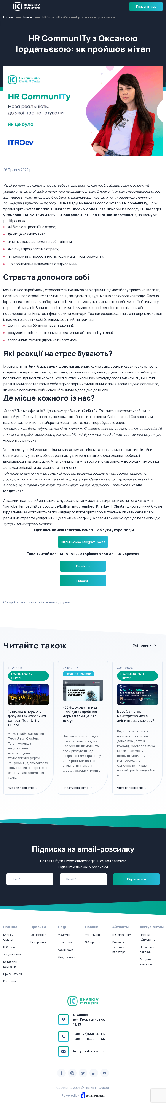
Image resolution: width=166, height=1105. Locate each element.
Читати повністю (21, 788)
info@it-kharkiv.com (89, 1051)
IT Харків (9, 947)
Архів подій (65, 950)
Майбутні (64, 935)
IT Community (121, 935)
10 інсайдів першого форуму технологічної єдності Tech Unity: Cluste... (27, 718)
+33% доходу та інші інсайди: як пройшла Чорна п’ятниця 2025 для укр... (80, 714)
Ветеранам (38, 942)
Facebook (83, 566)
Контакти (9, 981)
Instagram (83, 581)
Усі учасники (12, 954)
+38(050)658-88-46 (89, 1039)
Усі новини (142, 645)
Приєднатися (12, 974)
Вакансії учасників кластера (119, 947)
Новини (28, 17)
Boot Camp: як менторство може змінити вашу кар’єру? (135, 716)
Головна (8, 17)
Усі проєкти (38, 935)
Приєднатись (146, 6)
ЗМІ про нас (93, 942)
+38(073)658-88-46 (89, 1034)
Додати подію (67, 957)
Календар (65, 942)
